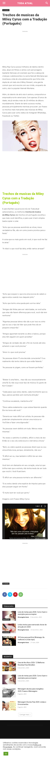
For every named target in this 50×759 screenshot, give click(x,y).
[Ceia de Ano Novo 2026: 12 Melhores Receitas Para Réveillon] (9, 666)
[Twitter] (10, 594)
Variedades (6, 10)
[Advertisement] (25, 47)
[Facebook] (4, 594)
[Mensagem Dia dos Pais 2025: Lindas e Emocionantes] (9, 706)
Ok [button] (6, 754)
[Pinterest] (15, 594)
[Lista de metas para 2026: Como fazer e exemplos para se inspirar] (9, 616)
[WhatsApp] (20, 594)
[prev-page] (3, 649)
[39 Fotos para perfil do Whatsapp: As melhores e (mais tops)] (9, 641)
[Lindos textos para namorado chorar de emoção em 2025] (9, 628)
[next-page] (7, 649)
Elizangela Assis (23, 617)
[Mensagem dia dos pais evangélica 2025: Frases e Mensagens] (9, 692)
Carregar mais (24, 715)
